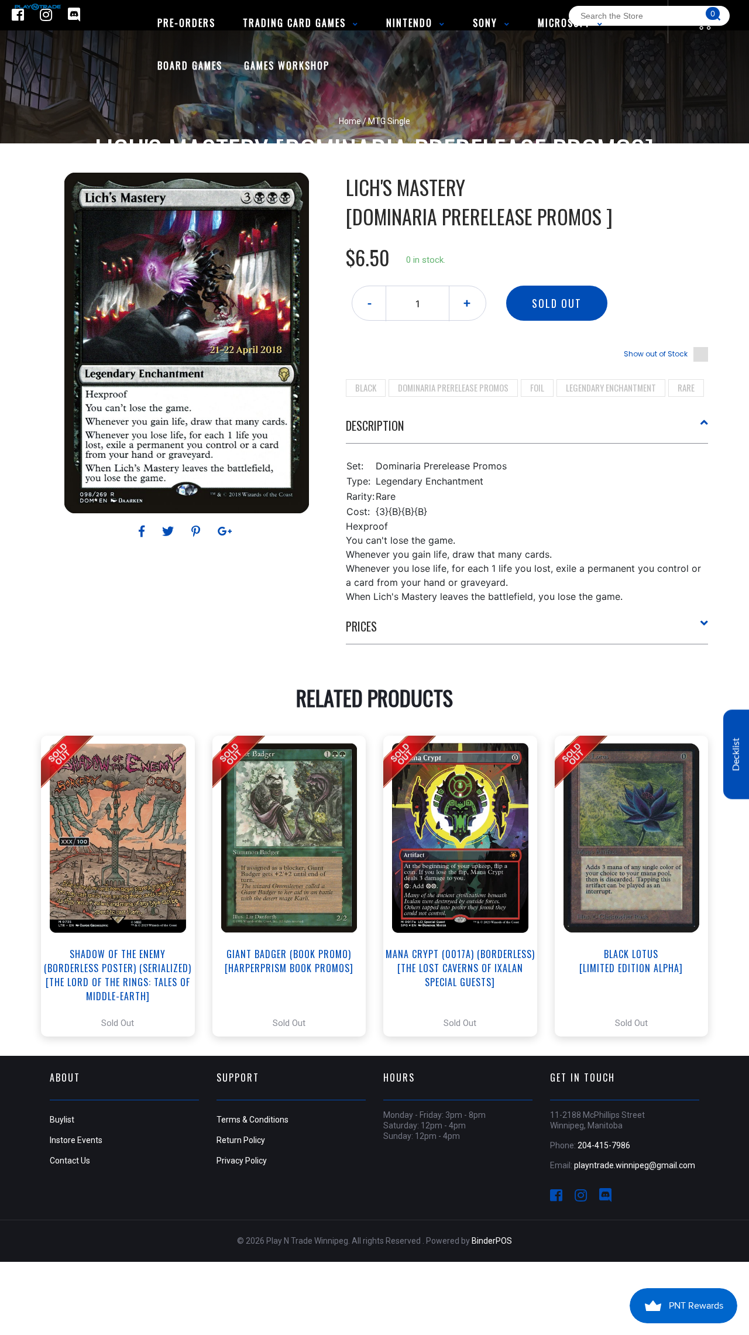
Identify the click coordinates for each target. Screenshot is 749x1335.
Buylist (62, 1119)
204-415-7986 (604, 1145)
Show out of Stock (656, 354)
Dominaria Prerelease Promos (453, 387)
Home (350, 121)
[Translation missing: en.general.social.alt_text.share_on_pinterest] (197, 531)
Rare (686, 387)
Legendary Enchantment (611, 387)
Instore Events (76, 1140)
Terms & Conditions (252, 1119)
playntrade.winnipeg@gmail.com (634, 1165)
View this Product (123, 886)
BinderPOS (492, 1240)
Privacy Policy (242, 1160)
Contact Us (70, 1160)
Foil (537, 387)
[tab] (527, 430)
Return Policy (241, 1140)
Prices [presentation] (361, 626)
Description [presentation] (375, 425)
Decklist (736, 754)
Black (365, 387)
